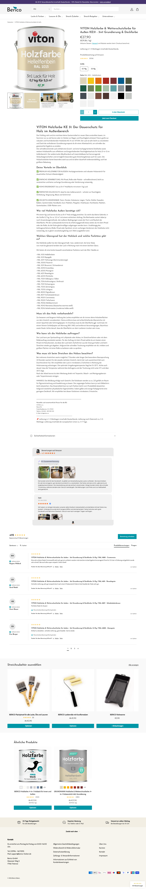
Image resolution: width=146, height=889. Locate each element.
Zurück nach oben (72, 831)
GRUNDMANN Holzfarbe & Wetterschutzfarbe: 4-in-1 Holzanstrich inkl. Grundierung (73, 792)
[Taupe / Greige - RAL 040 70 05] (34, 787)
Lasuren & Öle (55, 16)
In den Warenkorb (118, 112)
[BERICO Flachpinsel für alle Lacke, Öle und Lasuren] (28, 690)
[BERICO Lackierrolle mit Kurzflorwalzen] (73, 690)
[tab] (121, 545)
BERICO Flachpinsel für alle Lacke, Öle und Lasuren (28, 715)
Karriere (102, 848)
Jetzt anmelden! (105, 2)
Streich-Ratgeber (90, 16)
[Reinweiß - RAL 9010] (24, 787)
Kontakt (102, 852)
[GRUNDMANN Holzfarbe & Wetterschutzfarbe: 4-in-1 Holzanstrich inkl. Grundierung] (73, 766)
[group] (19, 535)
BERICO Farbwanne (117, 715)
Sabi (39, 498)
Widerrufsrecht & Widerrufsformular (66, 848)
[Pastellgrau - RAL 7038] (31, 787)
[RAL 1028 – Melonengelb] (68, 787)
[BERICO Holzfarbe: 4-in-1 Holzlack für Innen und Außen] (33, 766)
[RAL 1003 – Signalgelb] (65, 787)
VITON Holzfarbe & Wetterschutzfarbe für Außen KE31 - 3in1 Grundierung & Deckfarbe (28, 22)
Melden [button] (57, 566)
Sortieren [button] (13, 545)
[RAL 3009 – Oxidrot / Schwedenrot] (78, 787)
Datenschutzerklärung (61, 852)
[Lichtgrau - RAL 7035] (28, 787)
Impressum (103, 856)
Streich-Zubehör (72, 16)
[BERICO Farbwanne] (117, 690)
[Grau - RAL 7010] (41, 787)
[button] (137, 9)
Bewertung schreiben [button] (127, 536)
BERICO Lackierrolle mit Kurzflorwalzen (73, 715)
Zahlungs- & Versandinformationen (66, 856)
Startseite (10, 22)
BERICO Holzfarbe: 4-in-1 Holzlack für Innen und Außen (32, 792)
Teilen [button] (61, 566)
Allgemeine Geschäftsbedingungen (66, 844)
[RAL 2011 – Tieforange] (71, 787)
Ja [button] (53, 566)
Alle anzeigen (134, 665)
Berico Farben (16, 878)
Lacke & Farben (37, 16)
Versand (95, 43)
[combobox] (75, 9)
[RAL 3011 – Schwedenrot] (81, 787)
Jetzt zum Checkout (109, 118)
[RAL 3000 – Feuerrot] (75, 787)
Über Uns (102, 844)
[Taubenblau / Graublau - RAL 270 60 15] (38, 787)
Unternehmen (107, 16)
